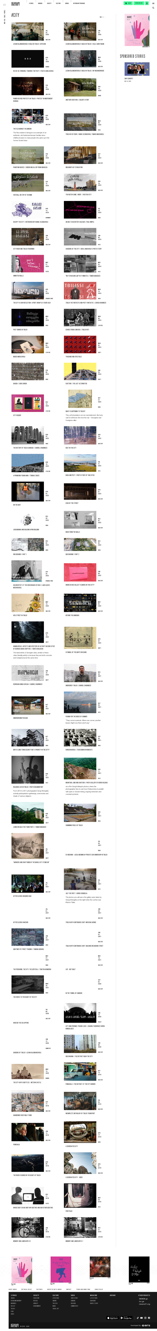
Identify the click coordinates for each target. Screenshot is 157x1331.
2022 (148, 1283)
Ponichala (16, 1145)
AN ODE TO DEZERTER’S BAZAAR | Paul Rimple (80, 222)
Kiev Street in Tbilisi (20, 615)
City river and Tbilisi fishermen (23, 249)
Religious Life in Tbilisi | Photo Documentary (28, 787)
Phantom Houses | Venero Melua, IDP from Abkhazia (30, 167)
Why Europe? (129, 79)
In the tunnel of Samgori (74, 993)
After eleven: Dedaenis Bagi (22, 896)
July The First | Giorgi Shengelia (76, 893)
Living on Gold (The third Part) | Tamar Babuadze (29, 827)
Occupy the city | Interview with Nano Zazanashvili (30, 222)
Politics (35, 1301)
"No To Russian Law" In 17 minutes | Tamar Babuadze (83, 276)
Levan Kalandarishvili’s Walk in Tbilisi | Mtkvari (29, 44)
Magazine (93, 1295)
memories (13, 1303)
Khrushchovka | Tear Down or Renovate (79, 750)
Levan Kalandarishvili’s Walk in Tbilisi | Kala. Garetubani (85, 44)
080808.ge (143, 1299)
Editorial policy (26, 1289)
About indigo (13, 1289)
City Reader (17, 415)
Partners (39, 1289)
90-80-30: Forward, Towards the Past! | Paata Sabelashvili (33, 71)
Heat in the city (71, 448)
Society (49, 3)
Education (36, 1298)
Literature (56, 1298)
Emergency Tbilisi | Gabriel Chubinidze (78, 686)
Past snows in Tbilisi (20, 330)
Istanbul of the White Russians (76, 652)
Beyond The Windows (72, 615)
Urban (67, 3)
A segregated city (72, 1146)
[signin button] (147, 3)
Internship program (79, 3)
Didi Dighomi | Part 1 (20, 554)
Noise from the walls (73, 532)
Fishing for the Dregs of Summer (76, 717)
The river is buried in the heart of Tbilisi (27, 1175)
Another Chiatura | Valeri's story (77, 100)
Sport (12, 1314)
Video (73, 1295)
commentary (74, 1306)
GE (153, 3)
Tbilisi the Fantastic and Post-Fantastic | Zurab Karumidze (86, 303)
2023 (30, 1284)
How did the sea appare (21, 1023)
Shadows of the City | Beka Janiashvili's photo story (84, 249)
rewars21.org (144, 1304)
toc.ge (141, 1301)
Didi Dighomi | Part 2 (72, 554)
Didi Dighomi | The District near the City (79, 1056)
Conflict (35, 1303)
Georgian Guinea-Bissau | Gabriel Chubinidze (27, 684)
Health (13, 1306)
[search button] (153, 8)
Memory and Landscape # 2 (22, 1241)
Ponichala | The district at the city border (80, 1084)
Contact (68, 1289)
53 (15, 1284)
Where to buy (94, 1303)
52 (54, 1284)
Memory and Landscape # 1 (74, 1241)
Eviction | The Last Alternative (76, 384)
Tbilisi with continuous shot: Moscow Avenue (81, 922)
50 (132, 1284)
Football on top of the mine (22, 195)
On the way (17, 505)
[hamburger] (5, 3)
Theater (55, 1303)
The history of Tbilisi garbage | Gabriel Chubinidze (30, 448)
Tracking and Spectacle (74, 357)
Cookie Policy (99, 1289)
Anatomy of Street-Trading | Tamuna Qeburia (28, 949)
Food (12, 1311)
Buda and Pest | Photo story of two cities (80, 475)
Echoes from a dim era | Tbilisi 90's (77, 330)
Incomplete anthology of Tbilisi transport (80, 1114)
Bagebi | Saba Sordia (20, 384)
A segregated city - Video (74, 1177)
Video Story (74, 1298)
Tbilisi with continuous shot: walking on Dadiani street (84, 946)
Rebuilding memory (16, 1301)
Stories (31, 3)
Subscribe (139, 3)
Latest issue (94, 1298)
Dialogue (73, 1303)
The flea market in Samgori (22, 129)
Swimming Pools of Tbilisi (74, 825)
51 (93, 1278)
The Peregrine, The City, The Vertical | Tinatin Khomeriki (32, 969)
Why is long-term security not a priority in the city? (31, 750)
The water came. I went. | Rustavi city (78, 195)
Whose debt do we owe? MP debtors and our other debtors (33, 1208)
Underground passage (20, 718)
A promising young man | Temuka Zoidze (26, 476)
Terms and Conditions (83, 1289)
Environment (37, 1306)
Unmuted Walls (18, 276)
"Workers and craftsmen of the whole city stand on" (31, 862)
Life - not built (71, 969)
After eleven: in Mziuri (20, 922)
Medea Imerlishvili (19, 357)
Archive (113, 1295)
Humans (40, 3)
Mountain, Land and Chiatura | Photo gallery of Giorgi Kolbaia (87, 783)
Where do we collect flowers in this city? (80, 585)
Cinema (55, 1301)
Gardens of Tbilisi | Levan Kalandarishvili (27, 1053)
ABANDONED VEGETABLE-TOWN (22, 1115)
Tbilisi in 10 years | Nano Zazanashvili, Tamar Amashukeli (85, 134)
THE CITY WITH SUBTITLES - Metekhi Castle (27, 1083)
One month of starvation (74, 167)
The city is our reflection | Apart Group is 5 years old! (32, 303)
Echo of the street (72, 503)
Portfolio (69, 1211)
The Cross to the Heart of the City (25, 997)
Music (54, 1306)
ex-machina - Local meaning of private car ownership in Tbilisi (86, 855)
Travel (13, 1309)
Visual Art (56, 1309)
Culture (58, 3)
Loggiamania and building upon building (26, 530)
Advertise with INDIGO (54, 1289)
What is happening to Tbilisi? (75, 411)
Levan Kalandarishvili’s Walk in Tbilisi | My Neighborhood (85, 71)
